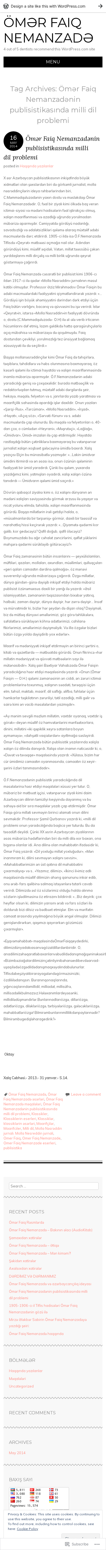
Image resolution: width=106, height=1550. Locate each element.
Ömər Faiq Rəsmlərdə (26, 1222)
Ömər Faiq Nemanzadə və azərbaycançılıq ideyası (50, 1284)
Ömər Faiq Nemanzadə (48, 30)
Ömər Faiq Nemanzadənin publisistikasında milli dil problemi (52, 148)
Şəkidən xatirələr (22, 1261)
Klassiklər (46, 1118)
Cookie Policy (27, 1529)
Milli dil (28, 1128)
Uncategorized (21, 1386)
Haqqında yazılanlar (37, 166)
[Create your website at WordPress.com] (53, 6)
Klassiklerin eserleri (20, 1118)
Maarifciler (12, 1128)
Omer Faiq (12, 1138)
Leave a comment (86, 1094)
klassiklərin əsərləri (19, 1123)
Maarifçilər (45, 1123)
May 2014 (17, 1453)
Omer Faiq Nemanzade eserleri (29, 1143)
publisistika (13, 1148)
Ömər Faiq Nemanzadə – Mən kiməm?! (40, 1253)
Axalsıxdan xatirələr (25, 1268)
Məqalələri (17, 1378)
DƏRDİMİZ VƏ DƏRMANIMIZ (32, 1276)
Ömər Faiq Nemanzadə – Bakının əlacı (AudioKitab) (50, 1230)
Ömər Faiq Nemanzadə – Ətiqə (34, 1245)
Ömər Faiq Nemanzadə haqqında (36, 1333)
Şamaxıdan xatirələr (25, 1238)
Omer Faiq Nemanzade (41, 1138)
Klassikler (40, 1114)
